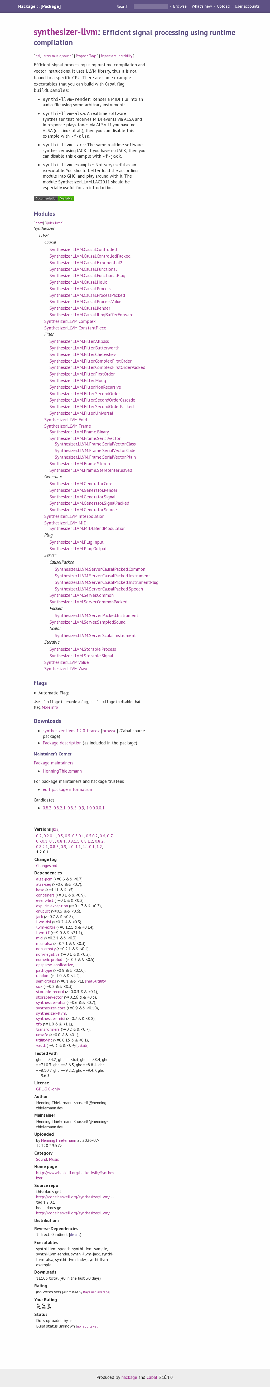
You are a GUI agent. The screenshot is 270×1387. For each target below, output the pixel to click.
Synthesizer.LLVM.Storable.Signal (81, 656)
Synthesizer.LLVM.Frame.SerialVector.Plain (95, 457)
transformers (48, 1029)
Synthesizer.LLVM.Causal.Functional (83, 269)
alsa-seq (43, 884)
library (46, 56)
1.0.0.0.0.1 (95, 808)
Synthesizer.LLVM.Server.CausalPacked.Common (100, 569)
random (43, 975)
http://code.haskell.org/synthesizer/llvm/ (73, 1196)
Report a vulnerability (116, 56)
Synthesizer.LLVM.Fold (65, 420)
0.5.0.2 (92, 835)
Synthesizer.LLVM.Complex (70, 321)
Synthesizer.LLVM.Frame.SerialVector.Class (95, 444)
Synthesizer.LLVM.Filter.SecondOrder (85, 394)
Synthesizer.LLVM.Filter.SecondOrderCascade (92, 400)
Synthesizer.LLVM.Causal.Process (80, 289)
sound (66, 56)
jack (39, 916)
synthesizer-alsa (50, 1002)
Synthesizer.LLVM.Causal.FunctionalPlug (87, 275)
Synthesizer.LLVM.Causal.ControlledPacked (90, 256)
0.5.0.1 (78, 835)
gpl (38, 56)
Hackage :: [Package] (39, 6)
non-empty (45, 948)
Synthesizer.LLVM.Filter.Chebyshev (83, 354)
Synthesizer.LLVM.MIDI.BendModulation (88, 528)
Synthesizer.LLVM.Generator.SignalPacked (89, 503)
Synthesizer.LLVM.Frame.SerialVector (85, 438)
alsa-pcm (44, 879)
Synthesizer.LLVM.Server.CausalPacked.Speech (99, 589)
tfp (39, 1024)
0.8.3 (72, 808)
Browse (179, 6)
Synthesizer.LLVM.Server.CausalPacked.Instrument (102, 576)
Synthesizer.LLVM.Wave (66, 669)
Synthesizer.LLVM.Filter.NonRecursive (85, 387)
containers (45, 895)
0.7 (109, 835)
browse (109, 731)
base (40, 889)
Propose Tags (86, 56)
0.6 (102, 835)
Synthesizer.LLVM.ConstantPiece (75, 328)
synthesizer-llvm (66, 31)
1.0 (71, 846)
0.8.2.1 (59, 808)
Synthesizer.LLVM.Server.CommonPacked (88, 602)
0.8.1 (61, 841)
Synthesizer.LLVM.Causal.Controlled (83, 249)
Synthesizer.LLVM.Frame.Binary (79, 432)
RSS (56, 829)
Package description (62, 743)
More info (50, 707)
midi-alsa (44, 943)
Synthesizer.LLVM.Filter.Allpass (79, 341)
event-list (45, 900)
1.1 (78, 846)
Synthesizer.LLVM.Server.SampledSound (88, 622)
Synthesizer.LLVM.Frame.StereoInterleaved (91, 470)
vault (41, 1045)
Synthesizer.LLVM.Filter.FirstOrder (82, 374)
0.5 (67, 835)
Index (39, 223)
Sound (41, 1159)
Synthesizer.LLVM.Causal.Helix (78, 282)
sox (39, 986)
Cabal (152, 1377)
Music (54, 1159)
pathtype (44, 970)
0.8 (52, 841)
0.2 (39, 835)
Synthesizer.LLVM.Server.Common (82, 595)
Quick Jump (54, 223)
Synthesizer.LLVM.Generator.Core (81, 484)
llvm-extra (45, 927)
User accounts (247, 6)
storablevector (49, 997)
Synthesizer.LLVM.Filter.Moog (78, 380)
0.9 (81, 808)
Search (123, 6)
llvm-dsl (43, 921)
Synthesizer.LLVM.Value (66, 662)
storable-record (50, 991)
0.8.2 (47, 808)
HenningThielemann (62, 771)
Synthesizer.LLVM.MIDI (66, 523)
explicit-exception (52, 905)
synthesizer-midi (50, 1018)
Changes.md (46, 865)
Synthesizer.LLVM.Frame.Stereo (80, 464)
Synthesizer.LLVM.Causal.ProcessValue (86, 301)
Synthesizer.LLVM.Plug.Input (77, 542)
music (56, 56)
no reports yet (87, 1326)
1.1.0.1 (89, 846)
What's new (202, 6)
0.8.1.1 (73, 841)
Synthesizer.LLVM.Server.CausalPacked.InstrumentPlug (106, 582)
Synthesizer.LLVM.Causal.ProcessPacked (87, 295)
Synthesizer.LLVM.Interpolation (74, 516)
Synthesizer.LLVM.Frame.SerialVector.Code (95, 450)
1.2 (99, 846)
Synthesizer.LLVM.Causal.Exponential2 (86, 263)
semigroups (46, 981)
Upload (223, 6)
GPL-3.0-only (48, 1088)
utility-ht (44, 1040)
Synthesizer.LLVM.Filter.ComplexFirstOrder (91, 361)
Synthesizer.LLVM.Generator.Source (83, 510)
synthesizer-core (50, 1007)
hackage (129, 1377)
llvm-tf (43, 932)
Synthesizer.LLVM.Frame (67, 426)
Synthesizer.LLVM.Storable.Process (83, 649)
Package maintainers (53, 763)
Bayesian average (96, 1292)
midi (39, 937)
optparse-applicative (54, 964)
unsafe (42, 1034)
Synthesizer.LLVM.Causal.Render (80, 308)
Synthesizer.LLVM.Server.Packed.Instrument (96, 615)
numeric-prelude (50, 959)
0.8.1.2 (87, 841)
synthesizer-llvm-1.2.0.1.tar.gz (71, 731)
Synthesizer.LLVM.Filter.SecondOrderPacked (92, 406)
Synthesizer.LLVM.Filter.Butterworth (84, 348)
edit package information (67, 789)
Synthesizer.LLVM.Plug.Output (78, 549)
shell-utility (95, 981)
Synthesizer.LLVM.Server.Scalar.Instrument (95, 635)
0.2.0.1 (49, 835)
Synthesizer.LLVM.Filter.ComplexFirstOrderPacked (97, 367)
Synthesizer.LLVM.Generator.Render (83, 490)
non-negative (48, 954)
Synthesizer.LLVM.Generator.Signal (82, 497)
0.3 (60, 835)
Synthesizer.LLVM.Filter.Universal (81, 413)
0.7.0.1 (41, 841)
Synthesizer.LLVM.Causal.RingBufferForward (91, 315)
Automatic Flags (54, 693)
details (83, 1045)
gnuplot (43, 911)
